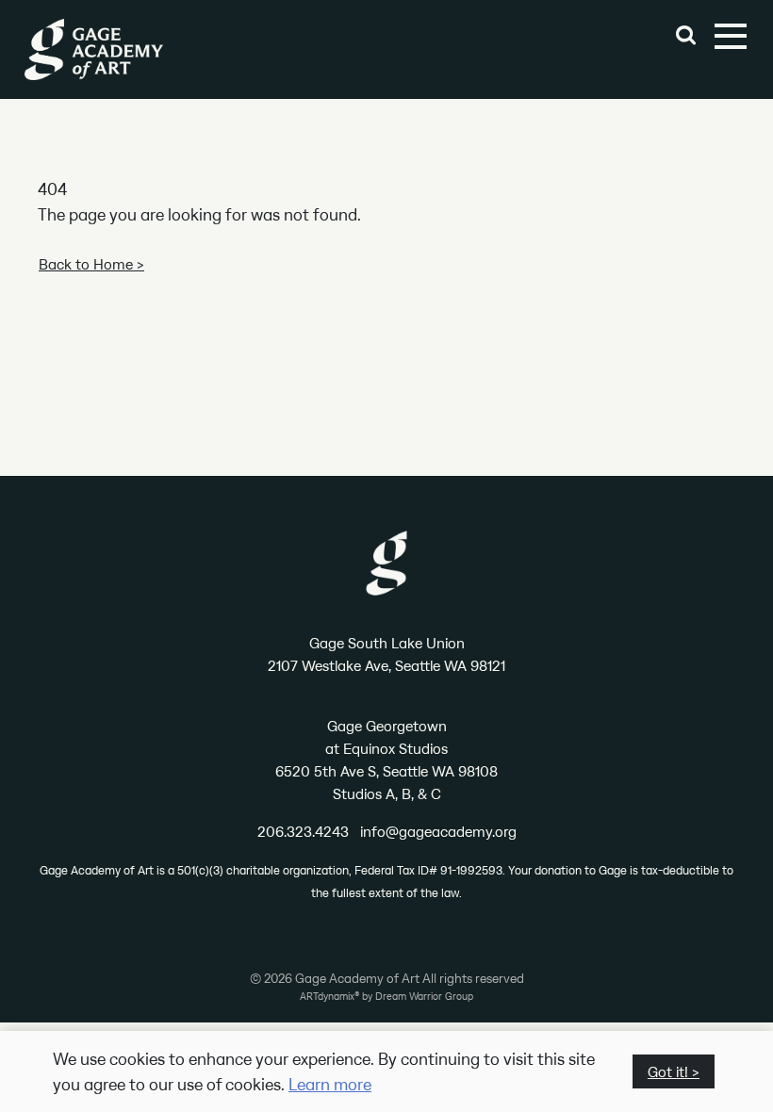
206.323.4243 (303, 831)
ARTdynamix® (329, 996)
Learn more (329, 1084)
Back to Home (86, 263)
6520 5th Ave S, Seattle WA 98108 (386, 770)
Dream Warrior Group (424, 996)
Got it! (668, 1071)
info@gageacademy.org (438, 831)
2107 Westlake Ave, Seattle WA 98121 (386, 665)
